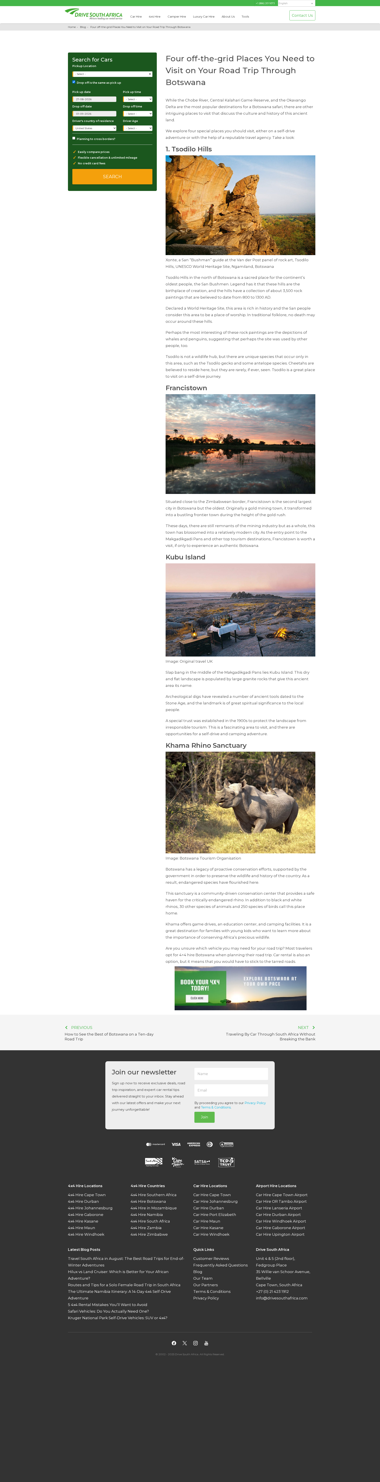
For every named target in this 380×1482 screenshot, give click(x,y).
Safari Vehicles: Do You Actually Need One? (108, 1311)
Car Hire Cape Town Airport (282, 1195)
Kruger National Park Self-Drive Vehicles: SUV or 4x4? (117, 1318)
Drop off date (82, 106)
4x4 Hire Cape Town (87, 1195)
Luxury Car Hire (204, 16)
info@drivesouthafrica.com (282, 1298)
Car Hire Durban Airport (278, 1214)
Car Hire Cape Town (212, 1195)
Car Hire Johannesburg (215, 1201)
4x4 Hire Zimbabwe (149, 1234)
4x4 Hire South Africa (150, 1221)
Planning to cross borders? (96, 139)
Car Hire (136, 16)
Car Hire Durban (208, 1208)
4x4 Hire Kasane (83, 1221)
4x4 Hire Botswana (148, 1201)
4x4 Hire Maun (81, 1228)
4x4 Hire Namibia (147, 1214)
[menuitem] (296, 3)
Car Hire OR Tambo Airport (281, 1201)
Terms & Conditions (216, 1107)
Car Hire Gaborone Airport (280, 1228)
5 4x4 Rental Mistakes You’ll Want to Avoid (107, 1304)
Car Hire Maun (206, 1221)
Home (72, 27)
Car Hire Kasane (208, 1228)
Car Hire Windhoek (211, 1234)
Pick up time (132, 92)
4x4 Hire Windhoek (86, 1234)
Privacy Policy (255, 1103)
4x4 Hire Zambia (146, 1228)
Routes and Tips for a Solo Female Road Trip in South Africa (124, 1285)
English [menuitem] (283, 3)
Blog (83, 27)
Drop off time (132, 106)
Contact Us (302, 15)
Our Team (203, 1278)
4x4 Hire (155, 16)
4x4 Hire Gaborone (85, 1214)
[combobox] (112, 74)
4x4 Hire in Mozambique (154, 1208)
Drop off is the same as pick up (99, 82)
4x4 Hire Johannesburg (90, 1208)
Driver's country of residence (93, 121)
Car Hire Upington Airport (280, 1234)
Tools (245, 16)
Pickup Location (84, 66)
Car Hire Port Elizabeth (214, 1214)
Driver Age (130, 121)
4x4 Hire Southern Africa (154, 1195)
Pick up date (81, 92)
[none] (296, 3)
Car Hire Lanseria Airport (279, 1208)
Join (204, 1117)
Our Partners (205, 1285)
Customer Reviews (211, 1258)
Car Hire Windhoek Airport (281, 1221)
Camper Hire (177, 16)
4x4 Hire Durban (83, 1201)
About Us (228, 16)
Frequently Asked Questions (220, 1265)
